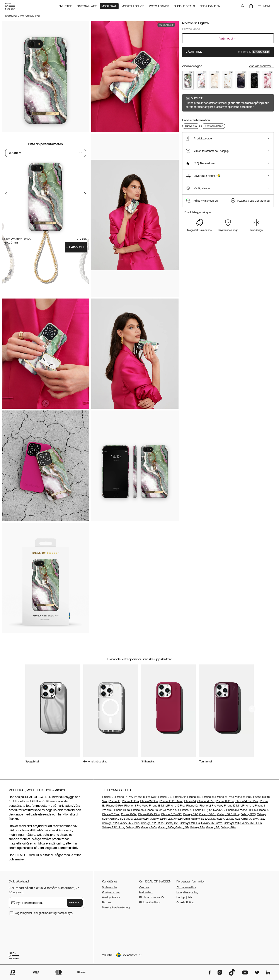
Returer (107, 902)
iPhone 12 (192, 805)
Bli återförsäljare (149, 902)
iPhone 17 (108, 796)
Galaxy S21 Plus (190, 823)
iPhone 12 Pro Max (210, 805)
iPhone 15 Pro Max (171, 801)
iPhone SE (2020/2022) (209, 810)
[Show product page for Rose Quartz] (267, 80)
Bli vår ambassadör (151, 897)
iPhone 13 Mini (157, 805)
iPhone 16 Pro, (224, 796)
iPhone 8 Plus (247, 810)
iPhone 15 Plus (149, 801)
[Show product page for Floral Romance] (201, 80)
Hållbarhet (146, 892)
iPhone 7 (262, 810)
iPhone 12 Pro (175, 805)
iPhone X (185, 810)
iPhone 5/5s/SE (171, 814)
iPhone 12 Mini (232, 805)
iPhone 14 (190, 801)
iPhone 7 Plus (110, 814)
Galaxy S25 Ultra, (121, 818)
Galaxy (254, 818)
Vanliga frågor (111, 897)
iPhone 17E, (165, 796)
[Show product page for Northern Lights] (188, 80)
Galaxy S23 (198, 818)
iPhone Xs (137, 810)
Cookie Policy (185, 902)
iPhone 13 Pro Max (135, 805)
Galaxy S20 (231, 823)
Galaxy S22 (109, 823)
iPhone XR (172, 810)
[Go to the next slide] (85, 193)
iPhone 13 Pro (114, 805)
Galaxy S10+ (149, 827)
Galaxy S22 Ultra (152, 823)
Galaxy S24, (141, 818)
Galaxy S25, (248, 814)
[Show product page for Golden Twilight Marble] (241, 80)
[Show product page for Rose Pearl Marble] (214, 80)
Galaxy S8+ (228, 827)
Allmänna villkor (186, 887)
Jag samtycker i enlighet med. (44, 913)
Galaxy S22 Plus (129, 823)
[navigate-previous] (251, 708)
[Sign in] (242, 6)
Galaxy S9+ (197, 827)
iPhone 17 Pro (123, 796)
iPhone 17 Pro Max (145, 796)
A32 (261, 818)
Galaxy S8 (212, 827)
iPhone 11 (247, 805)
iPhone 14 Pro (205, 801)
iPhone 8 (231, 810)
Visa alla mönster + (261, 66)
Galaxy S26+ (207, 814)
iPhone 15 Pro (130, 801)
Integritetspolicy (187, 892)
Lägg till (75, 247)
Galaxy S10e (166, 827)
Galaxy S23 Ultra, (237, 818)
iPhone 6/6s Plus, (149, 814)
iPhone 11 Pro (122, 810)
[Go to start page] (10, 6)
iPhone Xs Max (154, 810)
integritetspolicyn (61, 913)
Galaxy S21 (172, 823)
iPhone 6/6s (128, 814)
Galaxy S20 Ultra (113, 827)
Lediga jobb (184, 897)
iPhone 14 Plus (225, 801)
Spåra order (109, 887)
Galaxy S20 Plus (251, 823)
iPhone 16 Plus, (242, 796)
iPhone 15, (115, 801)
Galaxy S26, (191, 814)
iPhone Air (179, 796)
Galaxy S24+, (158, 818)
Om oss (144, 887)
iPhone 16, (208, 796)
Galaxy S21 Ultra (211, 823)
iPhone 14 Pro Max (246, 801)
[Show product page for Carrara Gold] (227, 80)
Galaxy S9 (182, 827)
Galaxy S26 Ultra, (228, 814)
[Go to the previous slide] (6, 193)
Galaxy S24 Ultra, (179, 818)
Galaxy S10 (133, 827)
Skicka (74, 903)
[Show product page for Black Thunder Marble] (254, 80)
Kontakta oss (111, 892)
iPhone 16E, (194, 796)
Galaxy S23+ (215, 818)
